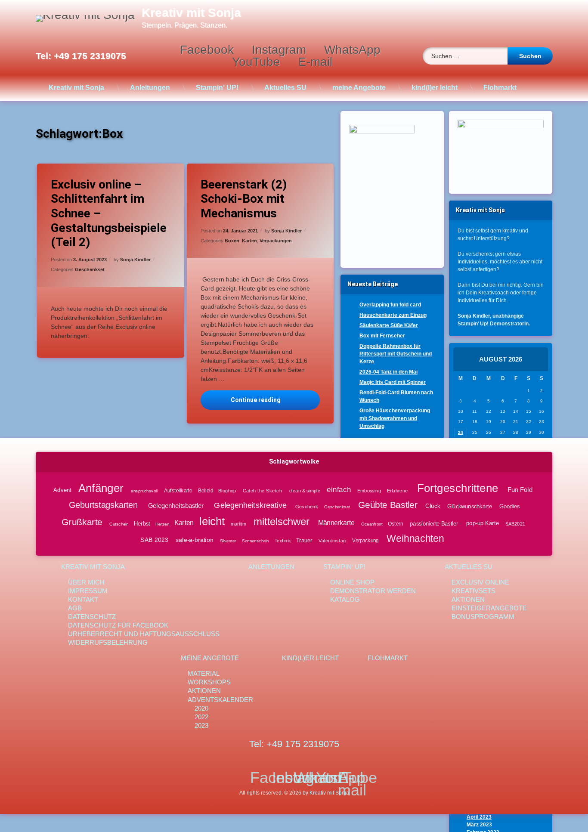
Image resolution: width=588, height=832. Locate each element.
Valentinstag (332, 541)
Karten (249, 240)
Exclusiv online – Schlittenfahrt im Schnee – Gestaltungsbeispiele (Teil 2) (109, 213)
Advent (62, 490)
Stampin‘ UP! (217, 87)
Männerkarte (336, 523)
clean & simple (304, 490)
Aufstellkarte (178, 490)
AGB (75, 608)
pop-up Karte (482, 523)
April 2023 (479, 817)
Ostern (395, 524)
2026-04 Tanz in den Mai (388, 372)
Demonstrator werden (373, 590)
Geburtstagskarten (103, 505)
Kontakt (83, 599)
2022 (201, 717)
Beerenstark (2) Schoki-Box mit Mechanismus (244, 198)
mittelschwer (281, 522)
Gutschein (119, 524)
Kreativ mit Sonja (76, 87)
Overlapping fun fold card (390, 305)
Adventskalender (220, 699)
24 (460, 432)
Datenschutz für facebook (118, 625)
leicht (212, 521)
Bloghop (227, 490)
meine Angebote (359, 87)
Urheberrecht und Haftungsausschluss (144, 633)
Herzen (162, 524)
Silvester (228, 540)
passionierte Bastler (434, 523)
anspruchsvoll (144, 490)
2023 (201, 725)
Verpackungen (276, 240)
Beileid (205, 490)
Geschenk (306, 506)
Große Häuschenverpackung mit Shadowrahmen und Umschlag (395, 418)
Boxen (232, 240)
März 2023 (479, 825)
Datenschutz (92, 616)
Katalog (345, 599)
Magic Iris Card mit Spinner (392, 382)
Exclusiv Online (480, 582)
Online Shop (352, 582)
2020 (201, 708)
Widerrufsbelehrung (108, 642)
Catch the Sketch (262, 490)
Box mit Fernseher (382, 336)
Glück (432, 506)
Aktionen (468, 599)
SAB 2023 (154, 540)
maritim (238, 523)
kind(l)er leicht (435, 87)
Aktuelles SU (285, 87)
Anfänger (100, 487)
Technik (283, 540)
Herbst (142, 523)
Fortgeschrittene (457, 487)
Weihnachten (415, 538)
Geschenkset (90, 269)
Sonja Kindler (135, 259)
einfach (339, 490)
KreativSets (473, 590)
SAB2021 (515, 523)
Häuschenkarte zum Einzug (393, 315)
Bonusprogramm (483, 616)
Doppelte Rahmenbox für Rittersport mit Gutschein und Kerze (395, 354)
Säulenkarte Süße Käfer (388, 325)
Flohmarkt (500, 87)
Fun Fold (520, 489)
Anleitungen (150, 87)
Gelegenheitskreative (250, 505)
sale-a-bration (195, 540)
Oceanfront (372, 524)
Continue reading (275, 399)
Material (204, 673)
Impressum (88, 590)
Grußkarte (82, 522)
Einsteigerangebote (489, 608)
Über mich (86, 582)
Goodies (509, 506)
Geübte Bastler (388, 505)
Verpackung (365, 541)
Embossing (369, 490)
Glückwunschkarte (469, 506)
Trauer (304, 540)
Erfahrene (397, 490)
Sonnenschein (255, 540)
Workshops (209, 682)
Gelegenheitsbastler (176, 505)
